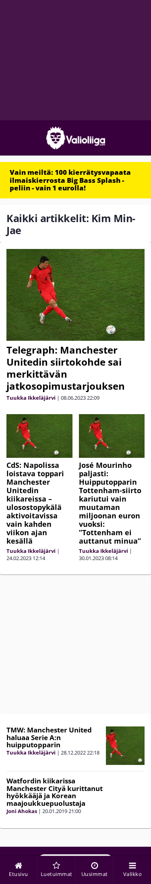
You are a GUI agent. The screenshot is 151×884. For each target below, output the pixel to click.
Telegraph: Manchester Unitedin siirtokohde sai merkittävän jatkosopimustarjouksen (65, 367)
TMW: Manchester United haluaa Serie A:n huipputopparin (49, 737)
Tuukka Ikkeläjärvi (31, 397)
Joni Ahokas (21, 811)
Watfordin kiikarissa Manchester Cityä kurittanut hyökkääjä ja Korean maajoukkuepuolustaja (54, 792)
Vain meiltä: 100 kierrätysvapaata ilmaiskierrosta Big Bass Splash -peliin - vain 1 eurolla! (70, 180)
